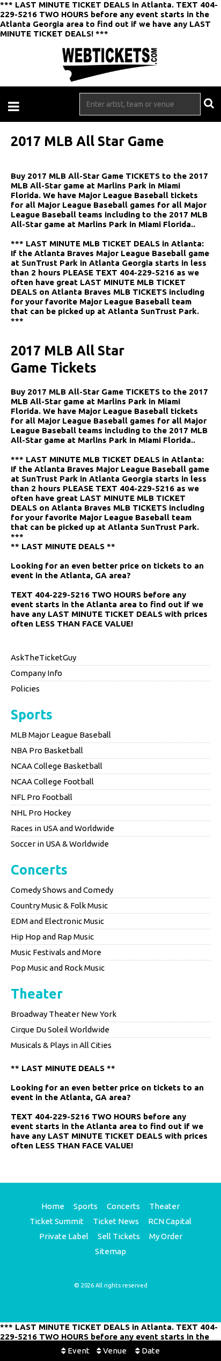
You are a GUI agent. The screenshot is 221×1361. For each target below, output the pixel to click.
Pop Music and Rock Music (58, 967)
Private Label (64, 1236)
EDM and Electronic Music (57, 921)
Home (52, 1206)
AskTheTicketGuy (43, 657)
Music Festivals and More (56, 952)
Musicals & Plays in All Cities (61, 1045)
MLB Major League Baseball (61, 734)
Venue (114, 1350)
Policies (25, 688)
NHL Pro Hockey (41, 812)
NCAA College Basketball (56, 765)
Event (78, 1350)
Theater (37, 993)
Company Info (36, 673)
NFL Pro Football (41, 797)
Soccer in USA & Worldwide (60, 843)
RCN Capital (169, 1221)
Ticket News (116, 1221)
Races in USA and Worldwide (62, 828)
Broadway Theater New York (63, 1013)
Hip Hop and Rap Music (52, 936)
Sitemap (110, 1251)
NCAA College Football (52, 781)
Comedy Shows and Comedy (62, 889)
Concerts (39, 869)
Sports (32, 714)
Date (150, 1350)
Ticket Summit (57, 1221)
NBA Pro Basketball (47, 750)
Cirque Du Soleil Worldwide (60, 1029)
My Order (165, 1236)
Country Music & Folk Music (59, 905)
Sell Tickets (119, 1236)
